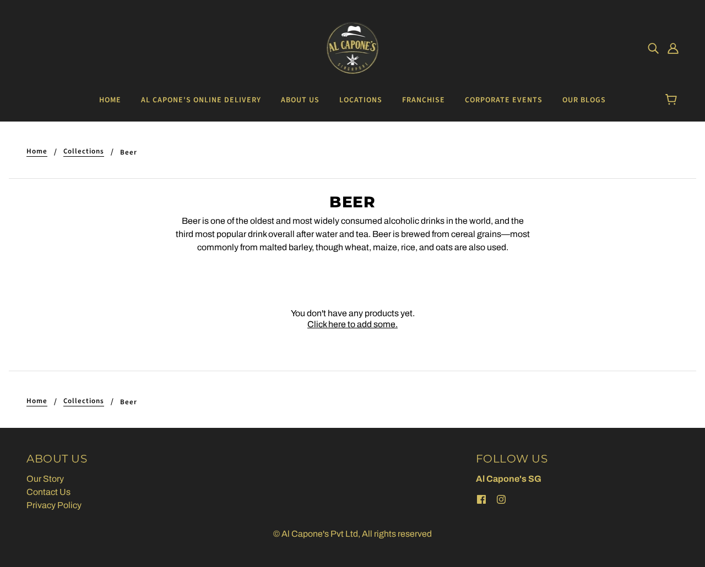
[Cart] (672, 100)
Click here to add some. (352, 324)
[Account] (673, 48)
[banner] (353, 47)
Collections (83, 152)
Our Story (45, 478)
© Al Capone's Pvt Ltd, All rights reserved (352, 533)
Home (36, 152)
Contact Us (48, 492)
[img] (653, 48)
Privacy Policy (54, 505)
